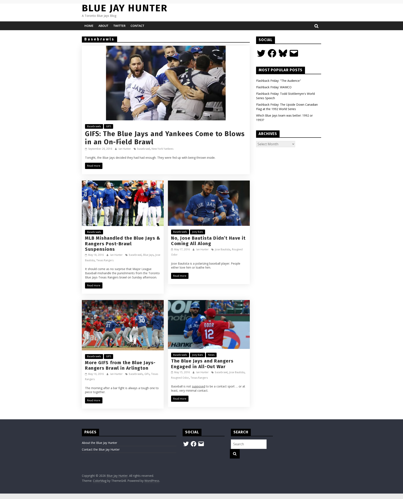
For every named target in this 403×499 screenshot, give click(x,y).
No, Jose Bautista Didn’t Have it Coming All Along (208, 240)
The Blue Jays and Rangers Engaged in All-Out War (202, 363)
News (211, 355)
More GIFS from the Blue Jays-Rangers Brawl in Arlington (120, 365)
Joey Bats (197, 232)
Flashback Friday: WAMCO (274, 87)
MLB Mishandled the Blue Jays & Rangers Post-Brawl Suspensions (122, 243)
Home (88, 26)
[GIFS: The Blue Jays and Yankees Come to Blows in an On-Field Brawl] (166, 48)
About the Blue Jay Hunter (99, 443)
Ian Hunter (125, 149)
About (103, 26)
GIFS (108, 126)
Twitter (119, 26)
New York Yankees (162, 149)
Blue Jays (148, 255)
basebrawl (143, 149)
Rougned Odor (180, 377)
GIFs (146, 374)
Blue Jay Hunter (124, 8)
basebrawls (136, 374)
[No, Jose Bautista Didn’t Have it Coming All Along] (209, 183)
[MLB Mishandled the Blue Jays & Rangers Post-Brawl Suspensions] (123, 183)
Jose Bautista (222, 249)
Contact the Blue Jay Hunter (101, 449)
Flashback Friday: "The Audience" (278, 81)
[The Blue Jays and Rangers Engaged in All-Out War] (209, 302)
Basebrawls (94, 126)
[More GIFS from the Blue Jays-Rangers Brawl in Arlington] (123, 302)
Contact (137, 26)
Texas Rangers (105, 260)
